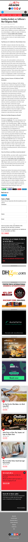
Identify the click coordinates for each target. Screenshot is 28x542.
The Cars (4, 195)
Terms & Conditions (21, 508)
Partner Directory (14, 522)
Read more (5, 410)
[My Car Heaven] (14, 3)
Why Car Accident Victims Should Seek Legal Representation (13, 462)
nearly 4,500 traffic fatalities (15, 33)
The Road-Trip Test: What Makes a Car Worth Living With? (14, 405)
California (9, 120)
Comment (3, 204)
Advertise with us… (14, 520)
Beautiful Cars (20, 15)
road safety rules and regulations (16, 158)
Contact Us (14, 526)
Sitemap (14, 524)
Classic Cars (9, 15)
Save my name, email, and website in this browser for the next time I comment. (11, 226)
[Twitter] (10, 9)
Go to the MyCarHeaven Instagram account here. (13, 260)
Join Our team (14, 518)
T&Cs (14, 231)
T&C (14, 529)
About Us (14, 516)
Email (2, 219)
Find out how (6, 483)
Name (2, 214)
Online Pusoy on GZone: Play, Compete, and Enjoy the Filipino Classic (13, 433)
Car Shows (15, 15)
